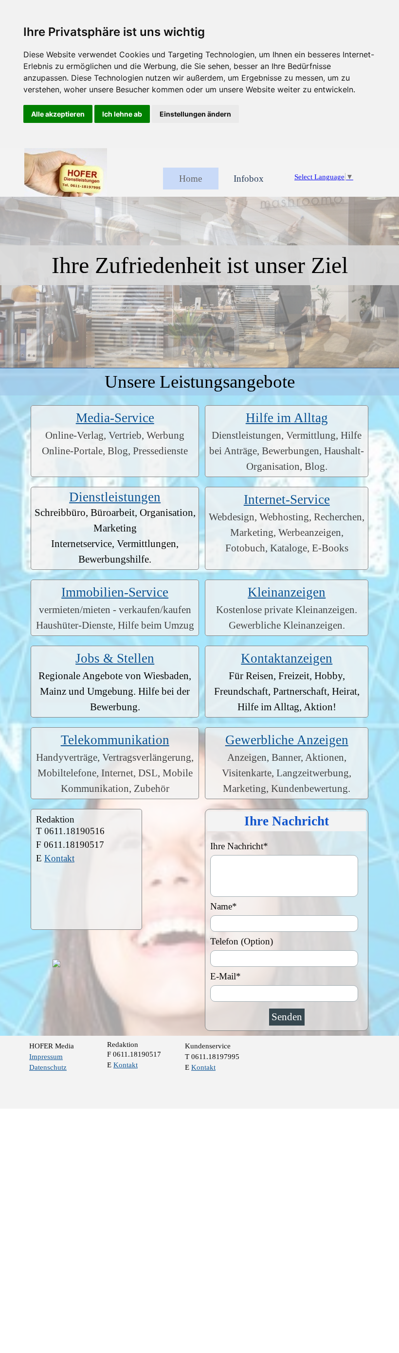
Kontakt (59, 858)
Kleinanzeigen (287, 592)
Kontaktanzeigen (286, 658)
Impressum (46, 1057)
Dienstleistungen (115, 497)
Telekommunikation (115, 740)
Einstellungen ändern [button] (195, 114)
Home (190, 178)
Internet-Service (287, 499)
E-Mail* (225, 976)
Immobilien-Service (114, 592)
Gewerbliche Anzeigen (286, 740)
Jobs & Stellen (114, 658)
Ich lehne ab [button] (122, 114)
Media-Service (115, 418)
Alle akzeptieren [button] (58, 114)
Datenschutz (48, 1067)
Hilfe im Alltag (287, 418)
